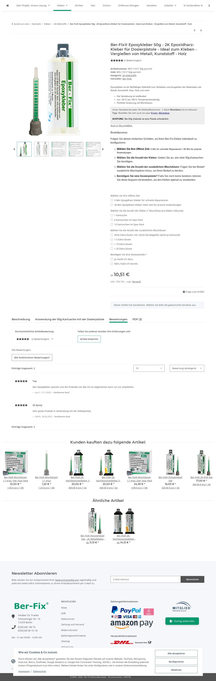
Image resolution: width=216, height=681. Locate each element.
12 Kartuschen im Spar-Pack (129, 224)
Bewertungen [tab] (118, 319)
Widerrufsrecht (69, 630)
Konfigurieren (176, 661)
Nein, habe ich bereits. (126, 263)
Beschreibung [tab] (21, 319)
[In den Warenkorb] (14, 41)
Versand (136, 281)
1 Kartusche (120, 215)
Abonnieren (192, 579)
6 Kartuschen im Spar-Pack (128, 219)
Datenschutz (39, 671)
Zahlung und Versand (72, 624)
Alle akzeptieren (176, 653)
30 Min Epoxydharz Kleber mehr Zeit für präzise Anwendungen (147, 204)
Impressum (24, 671)
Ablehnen (176, 670)
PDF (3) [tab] (137, 319)
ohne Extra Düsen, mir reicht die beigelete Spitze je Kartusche (147, 234)
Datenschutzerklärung (67, 579)
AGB (63, 613)
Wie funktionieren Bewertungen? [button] (32, 357)
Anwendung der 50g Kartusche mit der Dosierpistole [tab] (69, 319)
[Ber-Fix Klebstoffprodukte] (8, 5)
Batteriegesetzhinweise (73, 635)
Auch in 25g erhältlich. (122, 125)
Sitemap (65, 641)
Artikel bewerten (89, 338)
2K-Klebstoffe (129, 75)
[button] (207, 5)
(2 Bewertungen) (132, 60)
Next (102, 149)
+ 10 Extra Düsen (123, 244)
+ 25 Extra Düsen (123, 248)
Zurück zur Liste (21, 23)
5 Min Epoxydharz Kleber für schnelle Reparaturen (141, 200)
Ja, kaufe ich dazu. (123, 259)
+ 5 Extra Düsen (122, 239)
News (64, 607)
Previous (14, 149)
